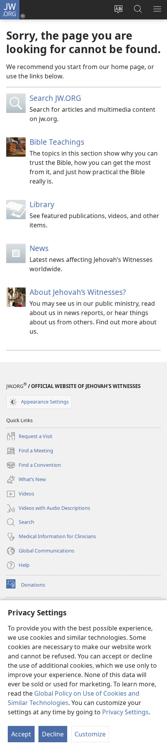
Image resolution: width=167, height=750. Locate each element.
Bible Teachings (57, 142)
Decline (53, 734)
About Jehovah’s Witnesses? (78, 292)
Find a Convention (33, 465)
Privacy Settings (125, 712)
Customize (90, 734)
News (39, 248)
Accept (21, 734)
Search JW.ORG (55, 98)
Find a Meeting (29, 451)
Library (42, 204)
